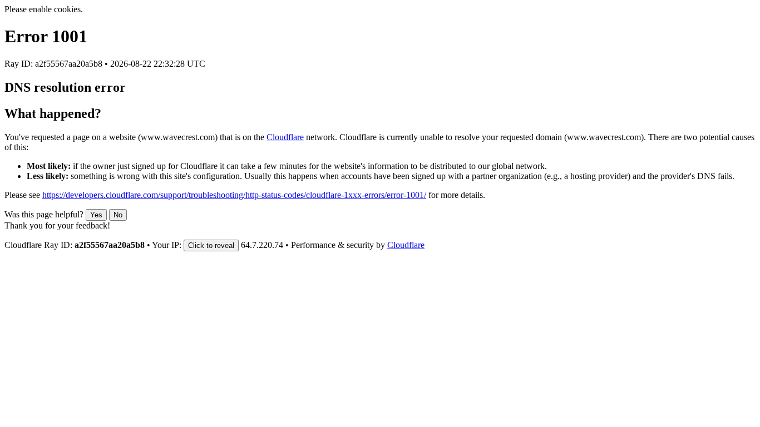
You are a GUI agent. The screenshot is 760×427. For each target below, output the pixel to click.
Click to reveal (211, 245)
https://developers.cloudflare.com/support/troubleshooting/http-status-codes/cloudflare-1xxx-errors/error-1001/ (234, 195)
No (117, 215)
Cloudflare (285, 137)
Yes (96, 215)
